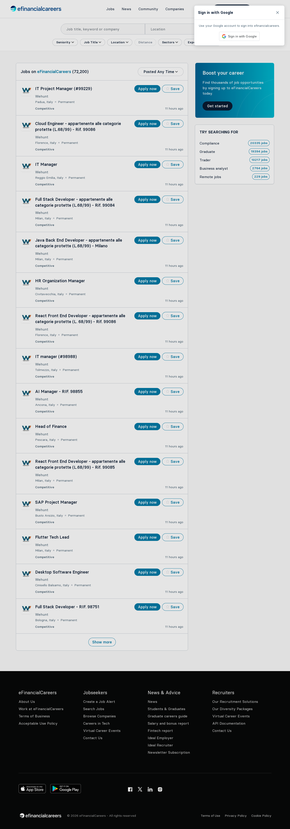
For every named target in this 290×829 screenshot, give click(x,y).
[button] (145, 414)
